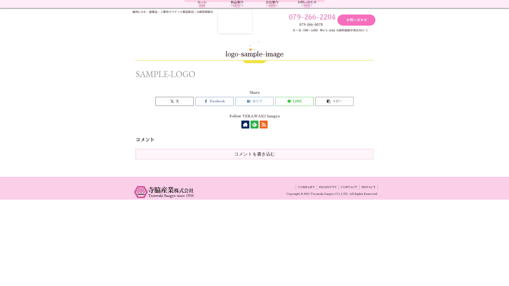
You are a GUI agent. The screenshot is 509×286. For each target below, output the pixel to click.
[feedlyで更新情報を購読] (254, 125)
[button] (334, 101)
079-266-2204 (312, 17)
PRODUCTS (327, 187)
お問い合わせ (356, 20)
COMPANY (306, 187)
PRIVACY (368, 187)
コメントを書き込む (254, 154)
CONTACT (349, 187)
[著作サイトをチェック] (245, 125)
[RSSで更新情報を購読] (264, 125)
